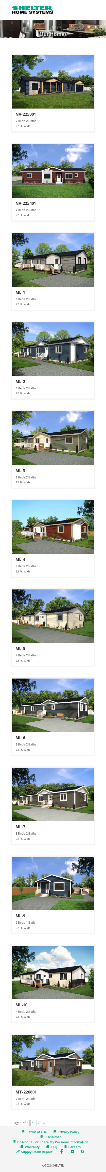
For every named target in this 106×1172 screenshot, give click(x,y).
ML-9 (20, 916)
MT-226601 (26, 1092)
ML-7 (20, 826)
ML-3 (20, 470)
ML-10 (21, 1005)
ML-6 (20, 737)
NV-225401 (26, 203)
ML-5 (20, 648)
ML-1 (20, 292)
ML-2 (20, 381)
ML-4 (20, 559)
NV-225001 (26, 114)
